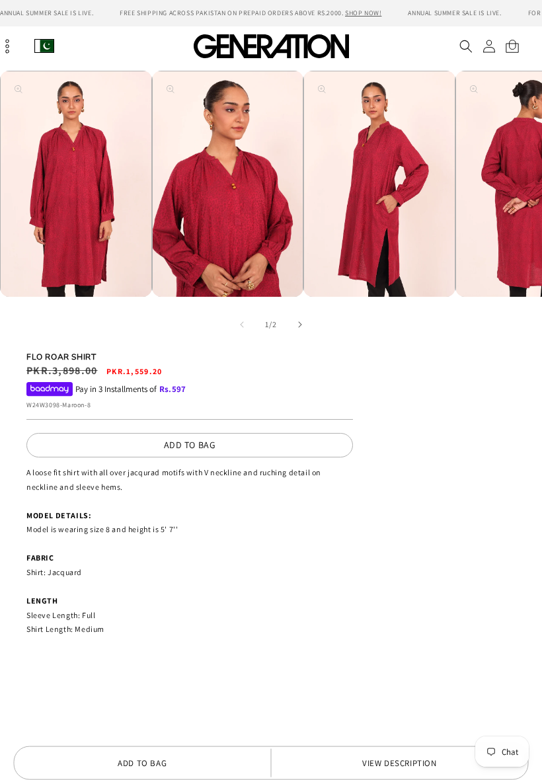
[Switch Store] (44, 46)
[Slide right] (300, 324)
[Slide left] (241, 324)
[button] (465, 46)
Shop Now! (363, 13)
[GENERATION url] (271, 46)
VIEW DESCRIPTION (399, 763)
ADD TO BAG (190, 445)
